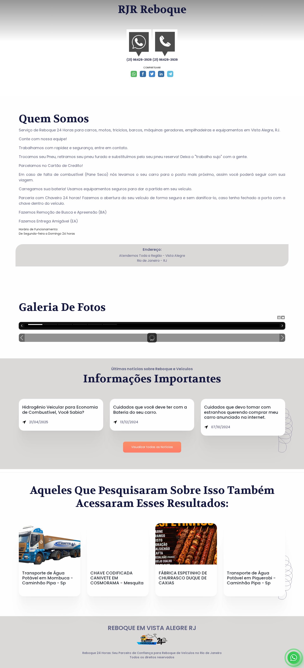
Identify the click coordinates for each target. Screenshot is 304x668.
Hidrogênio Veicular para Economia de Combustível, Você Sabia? (60, 409)
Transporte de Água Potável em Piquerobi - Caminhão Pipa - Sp (251, 578)
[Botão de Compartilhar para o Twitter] (152, 74)
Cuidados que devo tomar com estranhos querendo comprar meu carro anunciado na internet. (241, 412)
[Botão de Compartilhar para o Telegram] (170, 74)
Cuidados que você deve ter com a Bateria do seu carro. (150, 409)
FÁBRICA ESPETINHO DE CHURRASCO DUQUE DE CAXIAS (183, 578)
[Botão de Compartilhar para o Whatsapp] (134, 74)
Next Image (282, 338)
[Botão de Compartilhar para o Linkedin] (161, 74)
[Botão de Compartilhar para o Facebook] (143, 74)
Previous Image (22, 338)
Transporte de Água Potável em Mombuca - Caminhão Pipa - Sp (47, 578)
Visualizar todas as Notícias (152, 447)
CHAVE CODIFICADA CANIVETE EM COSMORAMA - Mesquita (117, 578)
